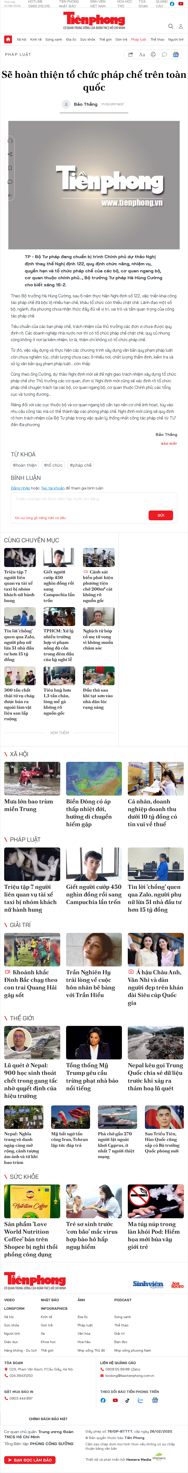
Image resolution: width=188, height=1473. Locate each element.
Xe (43, 1333)
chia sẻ (131, 54)
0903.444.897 (21, 1398)
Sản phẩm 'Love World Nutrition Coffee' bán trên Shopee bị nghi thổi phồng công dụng (31, 1239)
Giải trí (20, 924)
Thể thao (157, 39)
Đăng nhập (20, 488)
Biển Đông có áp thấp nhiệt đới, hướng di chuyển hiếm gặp (89, 813)
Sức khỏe (87, 39)
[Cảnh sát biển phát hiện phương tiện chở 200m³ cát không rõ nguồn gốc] (99, 557)
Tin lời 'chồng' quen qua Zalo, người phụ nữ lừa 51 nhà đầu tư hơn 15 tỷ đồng (19, 645)
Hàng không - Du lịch (20, 1350)
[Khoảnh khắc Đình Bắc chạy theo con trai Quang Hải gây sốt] (32, 949)
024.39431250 (21, 1375)
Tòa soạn (13, 1363)
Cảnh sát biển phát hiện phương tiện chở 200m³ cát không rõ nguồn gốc (98, 586)
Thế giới (105, 39)
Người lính (176, 39)
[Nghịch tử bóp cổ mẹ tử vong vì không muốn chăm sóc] (99, 616)
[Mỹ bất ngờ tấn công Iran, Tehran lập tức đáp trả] (70, 1117)
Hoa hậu (84, 1342)
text (142, 54)
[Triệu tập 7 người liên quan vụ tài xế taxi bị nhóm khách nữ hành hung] (20, 557)
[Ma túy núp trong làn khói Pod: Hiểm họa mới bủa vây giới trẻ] (156, 1201)
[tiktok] (130, 1400)
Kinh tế (36, 39)
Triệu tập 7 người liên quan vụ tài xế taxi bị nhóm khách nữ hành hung (19, 586)
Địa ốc (71, 39)
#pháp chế (81, 465)
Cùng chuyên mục (31, 540)
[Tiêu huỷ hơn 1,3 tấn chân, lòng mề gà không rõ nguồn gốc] (59, 675)
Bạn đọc (121, 1342)
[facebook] (172, 4)
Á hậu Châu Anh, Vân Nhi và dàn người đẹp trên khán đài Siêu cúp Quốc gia (155, 987)
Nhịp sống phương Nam (132, 1350)
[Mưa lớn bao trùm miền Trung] (32, 778)
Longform (14, 1308)
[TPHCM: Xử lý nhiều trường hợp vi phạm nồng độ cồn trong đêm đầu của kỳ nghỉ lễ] (59, 616)
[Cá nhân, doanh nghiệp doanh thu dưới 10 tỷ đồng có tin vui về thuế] (156, 778)
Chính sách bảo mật (48, 1419)
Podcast (123, 1300)
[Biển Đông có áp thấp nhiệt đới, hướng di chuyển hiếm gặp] (94, 778)
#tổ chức (53, 465)
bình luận (164, 54)
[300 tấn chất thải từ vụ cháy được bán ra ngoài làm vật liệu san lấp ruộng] (20, 675)
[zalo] (143, 1400)
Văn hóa (84, 1333)
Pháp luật (138, 39)
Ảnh (81, 1300)
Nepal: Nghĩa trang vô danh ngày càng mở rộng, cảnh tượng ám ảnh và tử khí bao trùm (21, 1148)
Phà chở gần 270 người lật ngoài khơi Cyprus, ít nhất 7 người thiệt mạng (116, 1145)
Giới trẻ (121, 39)
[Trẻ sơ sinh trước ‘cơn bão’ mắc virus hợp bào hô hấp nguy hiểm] (94, 1201)
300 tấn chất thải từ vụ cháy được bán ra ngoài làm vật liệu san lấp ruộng (19, 704)
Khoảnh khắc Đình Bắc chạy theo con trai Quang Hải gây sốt (31, 983)
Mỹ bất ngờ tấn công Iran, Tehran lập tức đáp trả (69, 1139)
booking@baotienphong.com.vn (130, 1375)
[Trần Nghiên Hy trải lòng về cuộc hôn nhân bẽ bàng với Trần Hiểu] (94, 949)
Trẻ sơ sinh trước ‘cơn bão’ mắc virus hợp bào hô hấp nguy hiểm (92, 1235)
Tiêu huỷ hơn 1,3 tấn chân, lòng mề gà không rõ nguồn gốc (57, 701)
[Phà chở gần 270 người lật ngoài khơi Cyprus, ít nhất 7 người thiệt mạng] (117, 1117)
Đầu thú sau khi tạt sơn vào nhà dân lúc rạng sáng (98, 698)
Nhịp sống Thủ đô (91, 1350)
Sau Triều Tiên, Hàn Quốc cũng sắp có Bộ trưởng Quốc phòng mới (162, 1142)
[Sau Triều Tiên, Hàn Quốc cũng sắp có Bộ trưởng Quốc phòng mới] (164, 1117)
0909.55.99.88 (118, 1369)
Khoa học (48, 1342)
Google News (176, 54)
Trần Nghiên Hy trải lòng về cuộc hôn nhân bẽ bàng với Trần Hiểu (90, 983)
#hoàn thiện (25, 465)
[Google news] (157, 1400)
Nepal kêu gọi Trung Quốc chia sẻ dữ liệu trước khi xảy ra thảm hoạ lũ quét (155, 1076)
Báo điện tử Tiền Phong (94, 20)
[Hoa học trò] (177, 1285)
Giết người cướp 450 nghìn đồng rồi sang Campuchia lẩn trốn (59, 586)
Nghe (10, 141)
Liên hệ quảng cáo (118, 1363)
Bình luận (10, 182)
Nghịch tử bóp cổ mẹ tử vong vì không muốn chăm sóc (98, 639)
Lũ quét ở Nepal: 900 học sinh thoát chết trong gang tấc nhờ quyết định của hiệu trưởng (31, 1080)
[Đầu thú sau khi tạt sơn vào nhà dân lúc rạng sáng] (99, 675)
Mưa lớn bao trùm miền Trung (28, 805)
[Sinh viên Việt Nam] (148, 1285)
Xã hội (21, 39)
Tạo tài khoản (53, 488)
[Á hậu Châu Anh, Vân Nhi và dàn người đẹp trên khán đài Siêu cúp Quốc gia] (156, 949)
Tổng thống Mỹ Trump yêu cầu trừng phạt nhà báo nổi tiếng (92, 1076)
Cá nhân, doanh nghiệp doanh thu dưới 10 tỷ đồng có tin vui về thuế (152, 813)
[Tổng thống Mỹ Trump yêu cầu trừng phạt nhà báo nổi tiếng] (94, 1042)
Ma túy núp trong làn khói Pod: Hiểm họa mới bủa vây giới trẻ (154, 1235)
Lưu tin (10, 168)
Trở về (10, 195)
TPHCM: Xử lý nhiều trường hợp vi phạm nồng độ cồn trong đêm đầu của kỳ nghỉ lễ (59, 645)
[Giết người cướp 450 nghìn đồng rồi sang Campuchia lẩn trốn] (59, 557)
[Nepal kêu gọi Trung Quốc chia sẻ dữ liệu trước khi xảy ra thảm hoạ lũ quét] (156, 1042)
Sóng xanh (54, 39)
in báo (153, 54)
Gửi (161, 515)
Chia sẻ (10, 154)
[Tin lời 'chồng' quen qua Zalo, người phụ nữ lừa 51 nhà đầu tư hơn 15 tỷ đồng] (20, 616)
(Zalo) (135, 1369)
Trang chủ (8, 39)
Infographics (54, 1308)
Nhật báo (50, 1300)
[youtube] (181, 4)
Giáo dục (11, 1342)
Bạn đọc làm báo (33, 1460)
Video (9, 1300)
